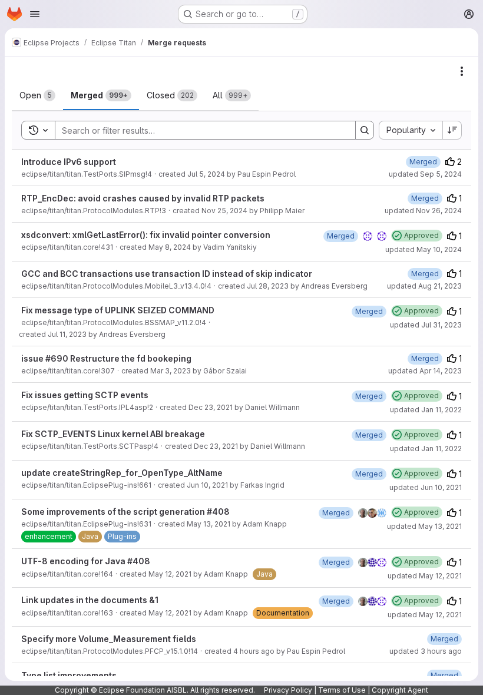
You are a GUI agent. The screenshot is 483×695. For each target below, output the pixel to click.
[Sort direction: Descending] (452, 130)
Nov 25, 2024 (224, 210)
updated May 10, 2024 (423, 249)
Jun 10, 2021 (207, 485)
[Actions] (461, 71)
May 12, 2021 (169, 574)
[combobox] (410, 130)
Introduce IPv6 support (68, 162)
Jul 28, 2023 (268, 286)
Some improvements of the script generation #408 (125, 512)
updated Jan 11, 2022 (426, 409)
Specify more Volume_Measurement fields (108, 639)
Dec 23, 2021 (210, 407)
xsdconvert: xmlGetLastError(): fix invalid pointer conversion (145, 235)
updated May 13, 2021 (424, 526)
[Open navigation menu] (34, 14)
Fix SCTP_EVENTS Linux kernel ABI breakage (113, 434)
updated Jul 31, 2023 (426, 324)
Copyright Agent (400, 690)
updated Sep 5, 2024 (425, 174)
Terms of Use (342, 690)
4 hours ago (253, 651)
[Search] (364, 130)
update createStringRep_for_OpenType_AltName (122, 473)
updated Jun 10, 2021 (425, 487)
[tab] (37, 95)
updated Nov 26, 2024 (423, 210)
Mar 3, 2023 (170, 370)
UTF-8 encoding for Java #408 (85, 561)
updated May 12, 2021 (425, 575)
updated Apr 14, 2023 (425, 370)
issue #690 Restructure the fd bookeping (106, 358)
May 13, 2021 (208, 523)
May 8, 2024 (169, 247)
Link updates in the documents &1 (89, 600)
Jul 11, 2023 (67, 334)
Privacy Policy (288, 690)
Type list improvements (69, 675)
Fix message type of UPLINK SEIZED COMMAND (117, 310)
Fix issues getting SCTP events (84, 395)
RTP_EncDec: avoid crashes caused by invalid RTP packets (142, 198)
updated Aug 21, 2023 (424, 286)
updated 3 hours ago (425, 651)
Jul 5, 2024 (206, 174)
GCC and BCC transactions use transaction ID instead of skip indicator (166, 274)
